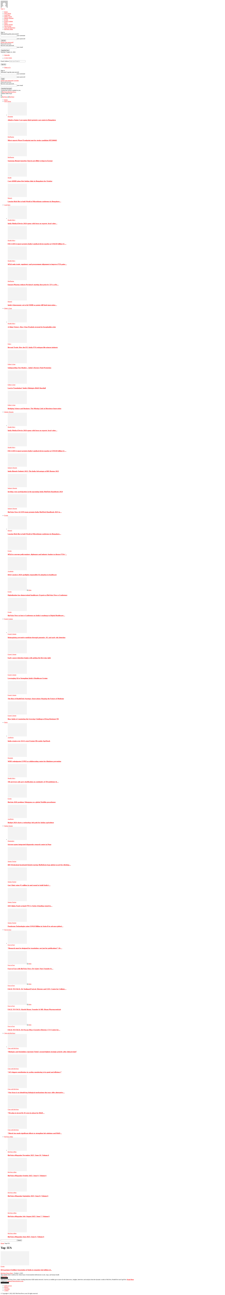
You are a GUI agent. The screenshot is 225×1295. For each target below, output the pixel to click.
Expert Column (8, 21)
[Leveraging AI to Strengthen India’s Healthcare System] (17, 673)
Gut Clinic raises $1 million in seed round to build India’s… (29, 885)
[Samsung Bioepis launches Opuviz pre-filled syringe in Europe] (17, 156)
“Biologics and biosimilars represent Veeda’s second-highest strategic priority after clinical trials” (42, 1052)
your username (21, 35)
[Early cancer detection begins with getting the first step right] (17, 653)
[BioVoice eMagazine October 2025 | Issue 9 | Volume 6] (17, 1170)
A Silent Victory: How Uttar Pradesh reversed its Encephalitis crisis (32, 327)
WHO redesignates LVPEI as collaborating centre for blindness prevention (34, 761)
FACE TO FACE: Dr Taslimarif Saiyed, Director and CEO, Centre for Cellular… (37, 989)
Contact (6, 1290)
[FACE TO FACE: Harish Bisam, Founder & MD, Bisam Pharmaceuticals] (19, 1004)
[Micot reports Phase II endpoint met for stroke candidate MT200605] (17, 135)
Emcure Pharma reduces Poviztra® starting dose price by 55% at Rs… (33, 285)
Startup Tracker (8, 24)
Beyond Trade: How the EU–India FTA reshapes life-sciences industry (33, 347)
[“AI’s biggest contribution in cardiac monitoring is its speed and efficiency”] (17, 1067)
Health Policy (11, 220)
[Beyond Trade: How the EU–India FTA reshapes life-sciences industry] (17, 342)
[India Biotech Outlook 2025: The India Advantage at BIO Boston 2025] (17, 466)
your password (21, 38)
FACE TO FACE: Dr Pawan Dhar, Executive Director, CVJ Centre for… (34, 1030)
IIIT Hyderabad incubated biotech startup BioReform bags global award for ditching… (39, 865)
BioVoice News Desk (7, 1273)
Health (9, 177)
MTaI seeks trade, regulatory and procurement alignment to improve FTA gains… (37, 264)
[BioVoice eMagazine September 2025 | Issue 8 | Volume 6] (17, 1191)
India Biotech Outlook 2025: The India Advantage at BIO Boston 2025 (33, 471)
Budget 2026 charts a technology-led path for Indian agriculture (31, 822)
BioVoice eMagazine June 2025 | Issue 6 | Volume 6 (26, 1237)
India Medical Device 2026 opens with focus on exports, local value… (32, 223)
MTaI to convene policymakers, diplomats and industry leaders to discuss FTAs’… (37, 554)
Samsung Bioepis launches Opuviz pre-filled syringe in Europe (30, 161)
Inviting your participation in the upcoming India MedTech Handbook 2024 (35, 492)
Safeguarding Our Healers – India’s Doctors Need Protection (29, 368)
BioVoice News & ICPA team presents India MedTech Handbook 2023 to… (35, 512)
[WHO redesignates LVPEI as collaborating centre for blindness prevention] (17, 756)
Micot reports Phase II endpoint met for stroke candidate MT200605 (32, 140)
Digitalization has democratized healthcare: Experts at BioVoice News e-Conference (37, 595)
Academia (10, 571)
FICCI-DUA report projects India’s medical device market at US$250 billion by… (37, 244)
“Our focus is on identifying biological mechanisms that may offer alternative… (36, 1092)
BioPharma (11, 137)
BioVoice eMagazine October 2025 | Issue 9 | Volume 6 (27, 1176)
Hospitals (10, 116)
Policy (6, 23)
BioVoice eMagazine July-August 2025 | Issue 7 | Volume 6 (28, 1216)
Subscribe (7, 55)
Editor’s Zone (8, 16)
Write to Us (7, 67)
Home (6, 12)
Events (6, 20)
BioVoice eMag (8, 29)
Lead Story (7, 15)
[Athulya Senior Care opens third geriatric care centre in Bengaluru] (17, 115)
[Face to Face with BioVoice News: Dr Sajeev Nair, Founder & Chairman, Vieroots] (19, 963)
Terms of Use (8, 1285)
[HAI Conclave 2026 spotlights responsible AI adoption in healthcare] (17, 570)
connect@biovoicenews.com (15, 1281)
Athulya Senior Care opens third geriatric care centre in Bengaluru (32, 120)
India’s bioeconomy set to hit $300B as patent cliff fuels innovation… (32, 305)
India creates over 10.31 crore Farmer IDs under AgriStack (29, 741)
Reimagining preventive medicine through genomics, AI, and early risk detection (36, 637)
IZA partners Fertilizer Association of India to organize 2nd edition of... (26, 1270)
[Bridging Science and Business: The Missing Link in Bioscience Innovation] (17, 403)
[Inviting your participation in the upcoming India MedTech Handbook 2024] (17, 486)
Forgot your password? (7, 42)
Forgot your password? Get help (10, 80)
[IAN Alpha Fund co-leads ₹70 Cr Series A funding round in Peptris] (17, 900)
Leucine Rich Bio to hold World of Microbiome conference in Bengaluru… (34, 201)
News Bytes (7, 13)
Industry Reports (8, 18)
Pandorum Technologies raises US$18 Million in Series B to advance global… (35, 926)
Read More (130, 1279)
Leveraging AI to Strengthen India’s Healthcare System (27, 678)
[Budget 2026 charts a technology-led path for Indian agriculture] (17, 817)
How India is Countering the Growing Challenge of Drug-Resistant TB (33, 719)
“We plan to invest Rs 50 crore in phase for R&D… (26, 1113)
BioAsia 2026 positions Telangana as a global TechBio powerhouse (32, 802)
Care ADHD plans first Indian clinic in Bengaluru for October (30, 181)
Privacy (6, 1287)
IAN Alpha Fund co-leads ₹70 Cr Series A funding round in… (30, 906)
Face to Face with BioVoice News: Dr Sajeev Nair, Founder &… (30, 969)
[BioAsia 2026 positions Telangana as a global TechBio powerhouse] (17, 797)
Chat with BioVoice (9, 27)
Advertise (7, 1289)
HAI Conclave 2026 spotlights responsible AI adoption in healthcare (32, 575)
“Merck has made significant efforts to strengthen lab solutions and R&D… (35, 1133)
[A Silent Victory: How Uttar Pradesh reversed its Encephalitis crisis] (17, 322)
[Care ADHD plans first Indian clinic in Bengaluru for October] (17, 176)
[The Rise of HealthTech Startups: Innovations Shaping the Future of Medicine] (17, 693)
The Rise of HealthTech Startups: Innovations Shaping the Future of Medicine (36, 699)
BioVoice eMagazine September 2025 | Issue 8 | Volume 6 (28, 1196)
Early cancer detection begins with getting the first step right (29, 658)
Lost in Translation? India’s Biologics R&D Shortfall (27, 388)
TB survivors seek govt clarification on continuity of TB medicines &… (33, 782)
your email (20, 47)
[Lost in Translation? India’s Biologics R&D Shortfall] (17, 383)
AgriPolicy (11, 737)
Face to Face (7, 26)
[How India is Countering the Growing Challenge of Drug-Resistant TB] (17, 714)
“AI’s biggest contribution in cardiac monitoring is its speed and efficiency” (35, 1072)
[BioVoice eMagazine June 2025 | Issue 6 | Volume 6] (17, 1232)
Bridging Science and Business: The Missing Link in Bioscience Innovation (34, 408)
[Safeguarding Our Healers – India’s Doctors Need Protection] (17, 362)
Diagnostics (11, 841)
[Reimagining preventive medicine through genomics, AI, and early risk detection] (17, 632)
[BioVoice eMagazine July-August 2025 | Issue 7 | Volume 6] (17, 1211)
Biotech (10, 198)
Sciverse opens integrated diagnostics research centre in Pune (29, 844)
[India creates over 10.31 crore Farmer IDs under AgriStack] (17, 736)
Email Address (5, 61)
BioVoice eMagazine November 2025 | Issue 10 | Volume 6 (28, 1155)
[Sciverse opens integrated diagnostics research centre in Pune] (17, 839)
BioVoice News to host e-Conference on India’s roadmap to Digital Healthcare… (36, 615)
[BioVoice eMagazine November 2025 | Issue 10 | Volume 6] (17, 1150)
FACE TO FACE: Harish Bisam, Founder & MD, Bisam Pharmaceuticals (34, 1009)
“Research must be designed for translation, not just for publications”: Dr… (35, 948)
